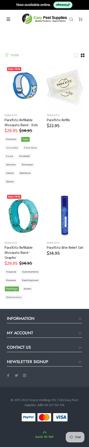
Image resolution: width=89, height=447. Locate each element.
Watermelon (14, 297)
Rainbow (25, 173)
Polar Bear (30, 148)
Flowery (11, 280)
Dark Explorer (30, 280)
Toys (25, 139)
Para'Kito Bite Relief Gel (65, 248)
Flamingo (12, 289)
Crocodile (12, 148)
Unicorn (11, 165)
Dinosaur (27, 165)
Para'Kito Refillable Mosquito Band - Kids (21, 122)
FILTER (15, 55)
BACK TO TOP (44, 437)
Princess (11, 139)
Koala (9, 156)
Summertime (30, 272)
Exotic (27, 289)
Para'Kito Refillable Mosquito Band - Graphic (19, 253)
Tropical (11, 272)
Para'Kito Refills (58, 120)
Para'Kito (11, 115)
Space (10, 181)
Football (24, 156)
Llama (10, 173)
